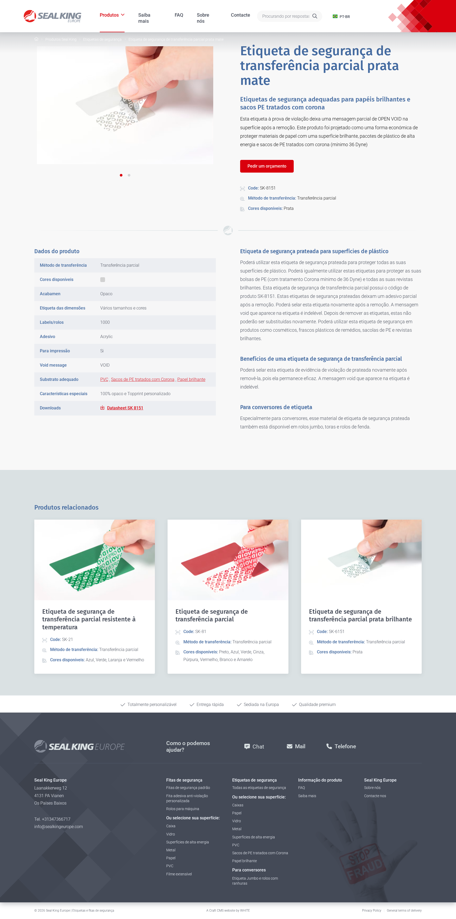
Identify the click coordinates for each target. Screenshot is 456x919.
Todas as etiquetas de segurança (259, 788)
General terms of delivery (404, 910)
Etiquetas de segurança (102, 39)
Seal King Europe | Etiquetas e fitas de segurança (80, 910)
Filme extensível (179, 874)
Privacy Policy (371, 910)
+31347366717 (56, 819)
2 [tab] (129, 175)
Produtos (109, 15)
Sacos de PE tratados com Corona (142, 379)
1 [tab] (121, 175)
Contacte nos (375, 796)
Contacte (240, 15)
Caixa (170, 826)
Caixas (237, 805)
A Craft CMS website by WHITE (228, 910)
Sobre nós (203, 15)
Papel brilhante (191, 379)
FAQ (179, 15)
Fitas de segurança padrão (188, 788)
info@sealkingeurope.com (58, 826)
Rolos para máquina (182, 809)
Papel (170, 858)
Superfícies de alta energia (187, 842)
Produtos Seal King (61, 39)
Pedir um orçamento (267, 166)
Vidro (170, 834)
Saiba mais (144, 15)
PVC (104, 379)
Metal (170, 850)
